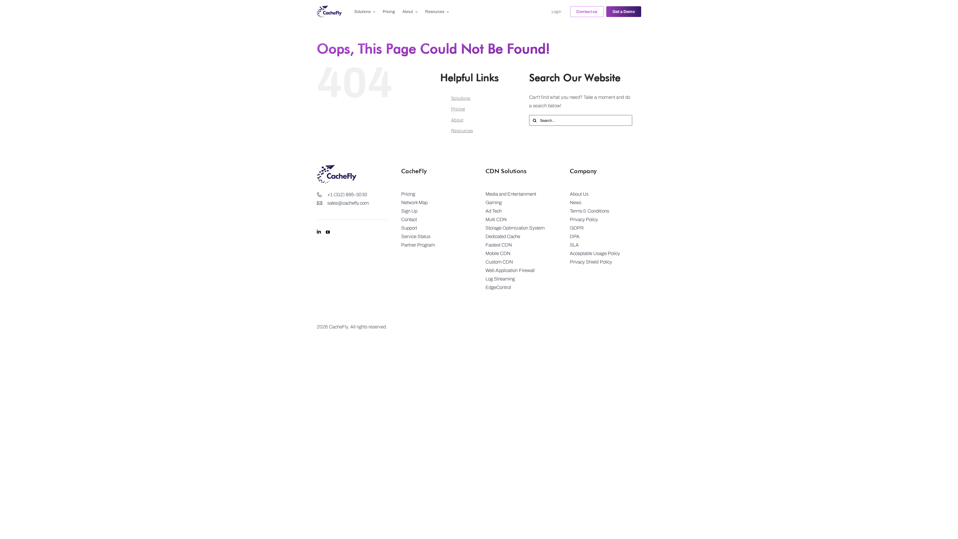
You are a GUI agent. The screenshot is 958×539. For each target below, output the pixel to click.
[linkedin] (319, 232)
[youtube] (328, 232)
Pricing (458, 109)
